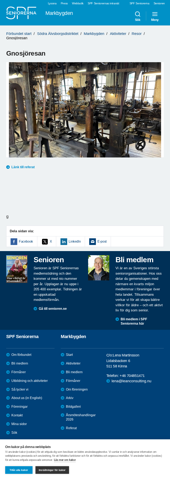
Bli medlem (19, 363)
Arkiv (69, 398)
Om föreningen (77, 389)
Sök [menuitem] (137, 19)
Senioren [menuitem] (159, 3)
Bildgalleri (73, 406)
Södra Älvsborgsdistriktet (57, 34)
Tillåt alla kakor (19, 470)
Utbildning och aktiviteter (29, 380)
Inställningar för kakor (52, 470)
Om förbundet (21, 354)
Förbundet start (19, 34)
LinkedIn (75, 241)
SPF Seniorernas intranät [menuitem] (103, 3)
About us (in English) (26, 398)
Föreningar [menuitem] (19, 406)
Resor (137, 34)
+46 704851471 (132, 376)
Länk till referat (23, 167)
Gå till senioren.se (53, 308)
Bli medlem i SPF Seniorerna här (134, 321)
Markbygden (94, 34)
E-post (102, 241)
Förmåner (18, 372)
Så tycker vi (19, 389)
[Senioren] (16, 269)
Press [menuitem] (64, 3)
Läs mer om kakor (65, 459)
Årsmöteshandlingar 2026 (81, 417)
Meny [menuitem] (155, 19)
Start (69, 354)
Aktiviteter (118, 34)
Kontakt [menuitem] (17, 415)
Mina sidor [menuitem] (19, 424)
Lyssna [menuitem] (52, 3)
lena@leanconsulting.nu (131, 381)
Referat (71, 428)
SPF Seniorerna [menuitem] (139, 3)
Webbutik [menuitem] (78, 3)
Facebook (26, 241)
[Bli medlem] (98, 267)
